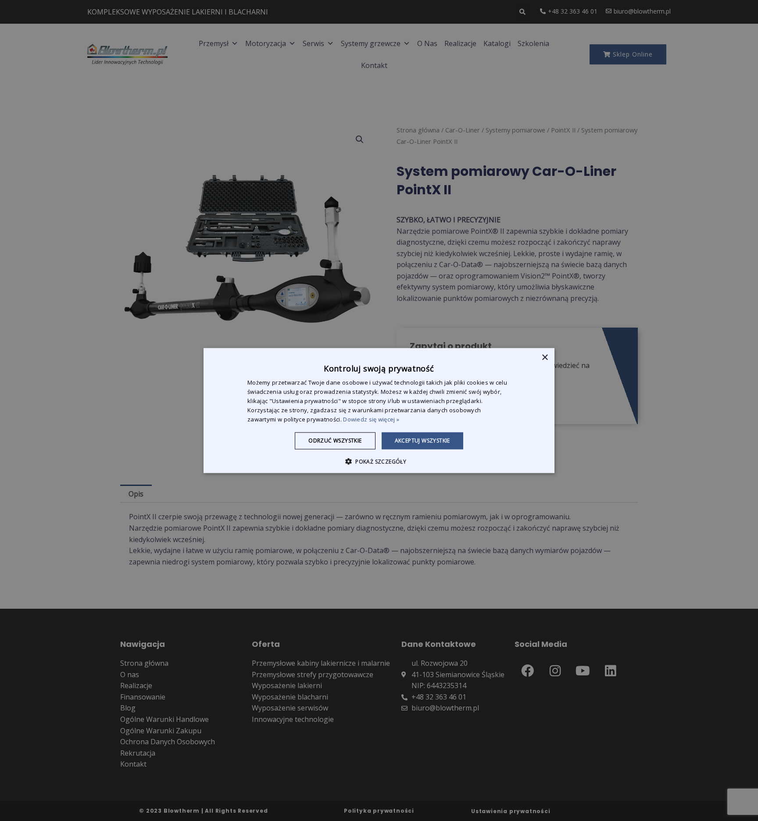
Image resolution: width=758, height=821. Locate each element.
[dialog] (379, 410)
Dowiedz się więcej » (371, 419)
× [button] (544, 357)
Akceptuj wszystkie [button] (422, 440)
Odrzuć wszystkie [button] (334, 440)
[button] (379, 461)
